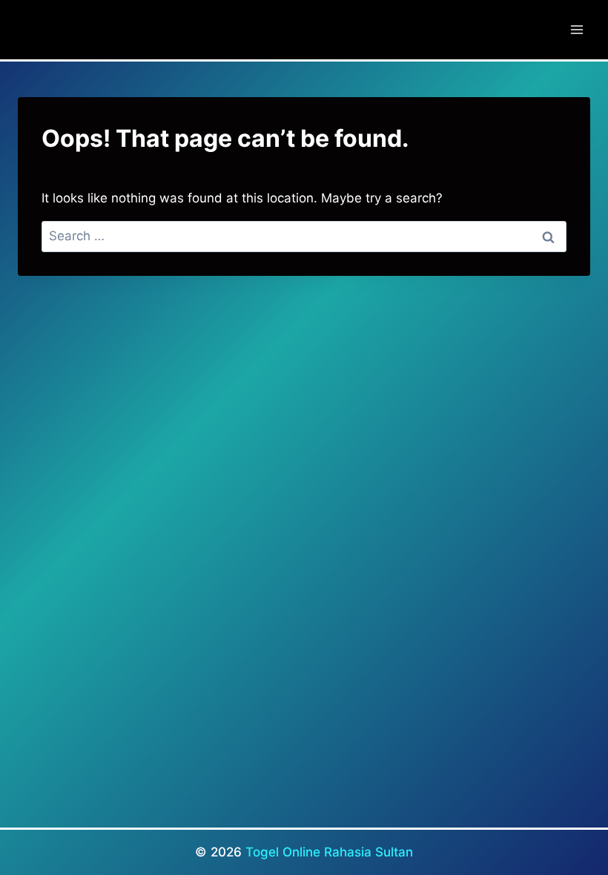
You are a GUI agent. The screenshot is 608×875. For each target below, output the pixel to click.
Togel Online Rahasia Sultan (329, 852)
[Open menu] (576, 29)
